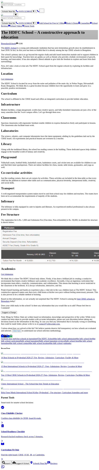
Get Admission (7, 79)
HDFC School (10, 48)
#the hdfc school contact (19, 343)
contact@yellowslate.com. (49, 324)
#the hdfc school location (39, 343)
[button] (49, 6)
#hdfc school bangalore (29, 341)
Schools (13, 43)
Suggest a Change (9, 312)
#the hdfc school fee (84, 339)
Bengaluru (5, 43)
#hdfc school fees (71, 341)
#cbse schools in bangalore (26, 339)
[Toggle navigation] (41, 11)
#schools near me (8, 339)
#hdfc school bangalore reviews (51, 341)
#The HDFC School (45, 339)
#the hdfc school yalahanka (60, 343)
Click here (16, 331)
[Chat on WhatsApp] (3, 468)
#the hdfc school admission (64, 339)
